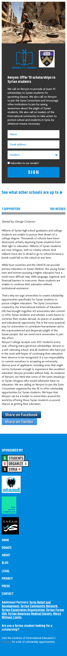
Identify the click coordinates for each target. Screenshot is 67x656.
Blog (5, 563)
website (6, 641)
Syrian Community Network (39, 606)
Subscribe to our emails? (24, 163)
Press (6, 586)
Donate (7, 548)
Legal (6, 571)
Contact (7, 594)
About (6, 555)
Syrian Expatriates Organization (23, 610)
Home (5, 540)
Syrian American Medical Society (30, 614)
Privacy (7, 578)
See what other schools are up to (30, 192)
